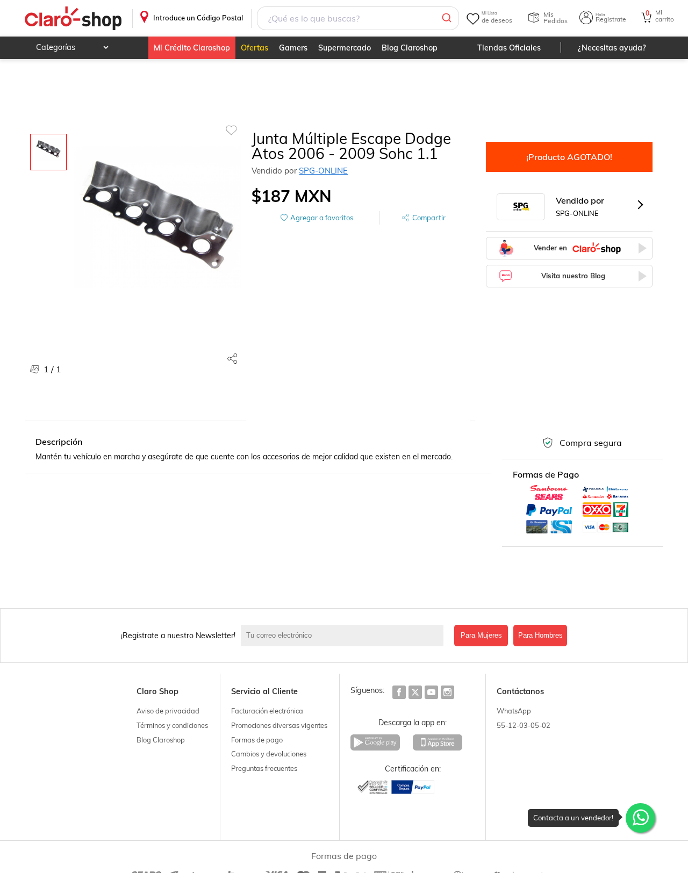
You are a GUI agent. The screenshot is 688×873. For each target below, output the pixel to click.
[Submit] (445, 18)
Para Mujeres (481, 635)
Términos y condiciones (172, 725)
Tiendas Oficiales (509, 48)
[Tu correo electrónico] (345, 635)
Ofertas (254, 48)
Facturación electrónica (267, 710)
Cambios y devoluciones (268, 753)
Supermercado (344, 48)
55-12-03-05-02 (523, 725)
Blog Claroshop (410, 48)
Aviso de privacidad (168, 710)
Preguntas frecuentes (264, 768)
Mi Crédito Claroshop (192, 48)
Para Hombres (540, 635)
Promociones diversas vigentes (279, 725)
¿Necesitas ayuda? (612, 48)
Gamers (293, 48)
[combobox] (358, 18)
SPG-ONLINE (323, 170)
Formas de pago (257, 739)
